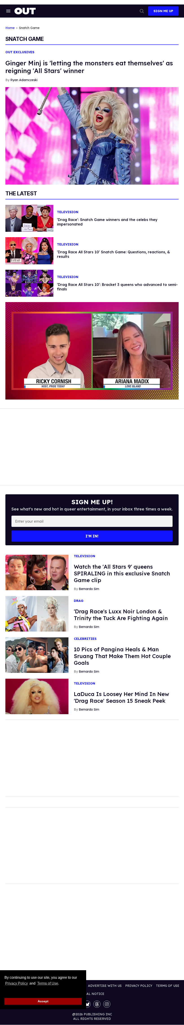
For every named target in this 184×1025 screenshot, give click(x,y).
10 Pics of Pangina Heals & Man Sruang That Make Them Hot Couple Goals (122, 656)
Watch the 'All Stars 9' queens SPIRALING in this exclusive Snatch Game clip (122, 573)
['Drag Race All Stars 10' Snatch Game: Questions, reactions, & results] (29, 250)
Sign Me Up (163, 11)
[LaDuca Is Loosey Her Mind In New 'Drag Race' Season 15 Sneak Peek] (36, 696)
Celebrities (85, 639)
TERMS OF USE (167, 986)
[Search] (142, 11)
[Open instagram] (106, 1004)
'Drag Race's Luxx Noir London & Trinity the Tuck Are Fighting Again (121, 614)
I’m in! (92, 536)
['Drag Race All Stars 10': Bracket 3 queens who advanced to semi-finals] (29, 283)
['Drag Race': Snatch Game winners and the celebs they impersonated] (29, 218)
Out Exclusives (19, 52)
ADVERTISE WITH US (105, 986)
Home (10, 28)
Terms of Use (47, 983)
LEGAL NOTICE (92, 994)
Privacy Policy (16, 983)
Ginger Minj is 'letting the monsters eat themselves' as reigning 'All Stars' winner (89, 67)
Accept (43, 1001)
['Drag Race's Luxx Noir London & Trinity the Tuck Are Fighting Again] (36, 613)
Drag (78, 601)
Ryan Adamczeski (23, 80)
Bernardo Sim (89, 589)
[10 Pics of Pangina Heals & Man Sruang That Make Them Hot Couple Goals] (36, 655)
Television (67, 212)
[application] (92, 351)
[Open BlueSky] (87, 1004)
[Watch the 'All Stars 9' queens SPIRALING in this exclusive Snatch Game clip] (36, 572)
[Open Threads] (97, 1004)
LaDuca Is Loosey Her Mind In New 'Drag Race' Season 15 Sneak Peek (121, 697)
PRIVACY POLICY (138, 986)
